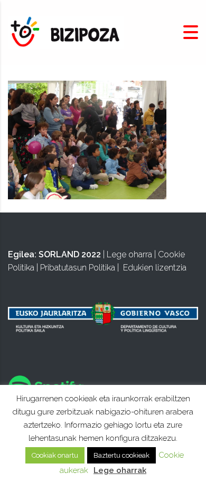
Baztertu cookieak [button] (121, 455)
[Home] (66, 32)
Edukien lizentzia (154, 268)
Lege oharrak (119, 470)
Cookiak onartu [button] (55, 455)
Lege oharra (129, 254)
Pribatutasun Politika (77, 268)
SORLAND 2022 (70, 254)
